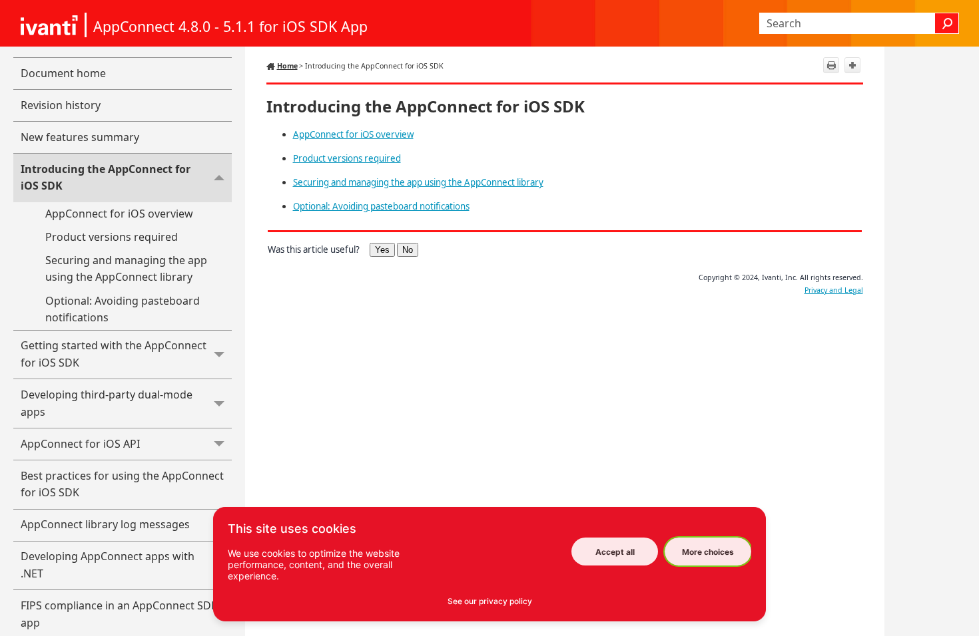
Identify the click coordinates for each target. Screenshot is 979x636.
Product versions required (111, 237)
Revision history (61, 105)
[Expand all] (852, 65)
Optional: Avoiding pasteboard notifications (122, 309)
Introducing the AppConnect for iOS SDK (105, 178)
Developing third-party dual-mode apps (106, 403)
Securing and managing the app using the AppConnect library (126, 269)
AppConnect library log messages (105, 524)
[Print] (831, 65)
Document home (63, 73)
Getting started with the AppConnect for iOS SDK (113, 354)
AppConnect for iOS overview (119, 213)
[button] (947, 23)
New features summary (80, 137)
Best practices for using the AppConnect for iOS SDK (122, 484)
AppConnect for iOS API (80, 443)
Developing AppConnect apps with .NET (107, 565)
